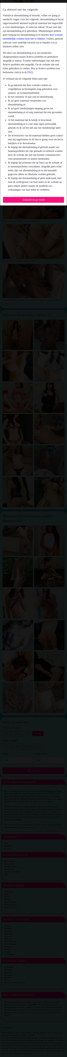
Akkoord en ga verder (33, 199)
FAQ (30, 72)
